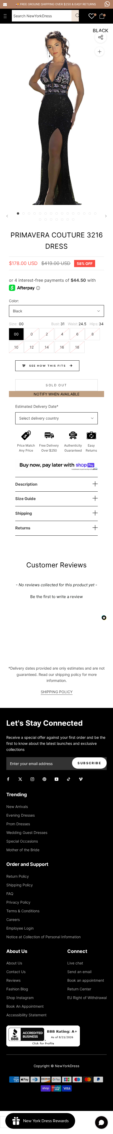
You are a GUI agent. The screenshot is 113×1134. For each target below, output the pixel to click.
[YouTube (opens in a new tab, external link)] (56, 779)
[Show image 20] (62, 219)
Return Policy (17, 876)
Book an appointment (85, 980)
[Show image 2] (23, 213)
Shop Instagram (20, 997)
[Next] (106, 216)
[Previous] (7, 216)
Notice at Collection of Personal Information (43, 937)
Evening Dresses (20, 815)
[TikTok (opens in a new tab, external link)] (68, 779)
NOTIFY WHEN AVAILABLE (56, 394)
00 (16, 334)
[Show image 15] (95, 213)
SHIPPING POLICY (57, 692)
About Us (14, 963)
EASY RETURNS (85, 4)
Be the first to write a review (56, 596)
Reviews (13, 980)
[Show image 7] (51, 213)
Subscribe (89, 763)
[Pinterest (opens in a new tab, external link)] (44, 779)
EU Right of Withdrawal (87, 997)
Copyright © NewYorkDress (56, 1066)
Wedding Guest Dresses (26, 832)
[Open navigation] (6, 16)
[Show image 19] (56, 219)
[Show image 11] (73, 213)
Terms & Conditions (22, 911)
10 (16, 347)
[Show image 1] (18, 213)
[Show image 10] (67, 213)
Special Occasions (22, 841)
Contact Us (15, 971)
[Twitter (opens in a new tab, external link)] (20, 779)
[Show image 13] (84, 213)
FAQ (9, 893)
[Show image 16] (40, 219)
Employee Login (20, 928)
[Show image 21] (67, 219)
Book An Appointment (25, 1006)
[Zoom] (99, 51)
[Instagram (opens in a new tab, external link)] (32, 779)
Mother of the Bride (22, 850)
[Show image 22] (73, 219)
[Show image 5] (40, 213)
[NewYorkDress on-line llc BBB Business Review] (43, 1028)
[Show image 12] (79, 213)
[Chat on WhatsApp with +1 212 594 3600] (107, 4)
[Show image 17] (45, 219)
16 (62, 347)
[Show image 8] (56, 213)
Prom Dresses (18, 824)
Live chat (75, 963)
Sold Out (56, 385)
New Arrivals (17, 806)
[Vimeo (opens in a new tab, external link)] (81, 779)
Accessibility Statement (26, 1015)
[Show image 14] (90, 213)
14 (47, 347)
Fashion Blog (17, 989)
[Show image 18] (51, 219)
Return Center (79, 989)
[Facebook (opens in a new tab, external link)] (8, 779)
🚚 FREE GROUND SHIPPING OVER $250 (44, 4)
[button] (56, 596)
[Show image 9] (62, 213)
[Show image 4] (34, 213)
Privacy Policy (18, 902)
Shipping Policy (19, 885)
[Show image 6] (45, 213)
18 (77, 347)
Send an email (79, 971)
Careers (13, 919)
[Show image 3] (29, 213)
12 (32, 347)
